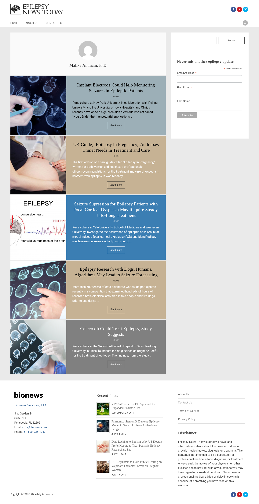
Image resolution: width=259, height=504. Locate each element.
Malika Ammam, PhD (88, 65)
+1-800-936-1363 (35, 431)
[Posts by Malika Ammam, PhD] (88, 60)
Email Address (186, 73)
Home (14, 23)
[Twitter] (245, 9)
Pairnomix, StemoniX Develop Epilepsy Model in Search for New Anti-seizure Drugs (135, 425)
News (116, 96)
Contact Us (54, 23)
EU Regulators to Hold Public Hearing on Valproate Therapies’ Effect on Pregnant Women (136, 466)
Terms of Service (188, 411)
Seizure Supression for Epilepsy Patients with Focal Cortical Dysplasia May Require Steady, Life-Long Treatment (116, 209)
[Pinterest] (239, 9)
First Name (185, 87)
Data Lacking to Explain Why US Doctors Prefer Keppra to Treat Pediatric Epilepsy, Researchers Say (136, 445)
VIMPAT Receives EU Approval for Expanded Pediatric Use (133, 406)
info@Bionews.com (34, 427)
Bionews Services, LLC (30, 405)
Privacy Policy (186, 419)
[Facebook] (233, 9)
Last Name (183, 100)
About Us (31, 23)
